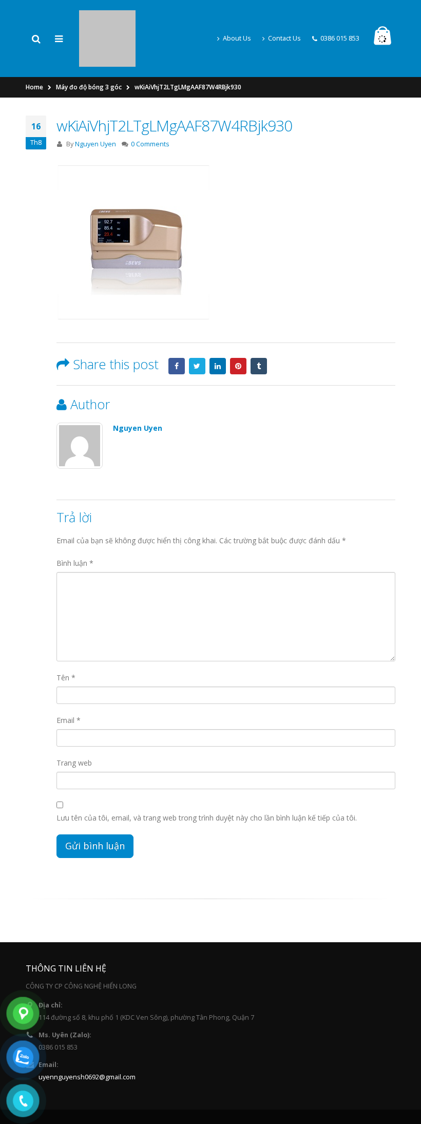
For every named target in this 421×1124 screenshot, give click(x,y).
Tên (65, 645)
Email (68, 687)
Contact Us (284, 21)
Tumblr (259, 333)
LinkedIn (217, 333)
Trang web (74, 730)
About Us (237, 21)
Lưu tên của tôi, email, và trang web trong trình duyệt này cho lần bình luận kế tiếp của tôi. (206, 785)
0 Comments (150, 111)
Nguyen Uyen (95, 111)
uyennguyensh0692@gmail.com (87, 1044)
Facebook (176, 333)
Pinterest (238, 333)
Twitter (197, 333)
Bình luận (74, 530)
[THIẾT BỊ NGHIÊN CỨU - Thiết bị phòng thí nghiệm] (107, 20)
